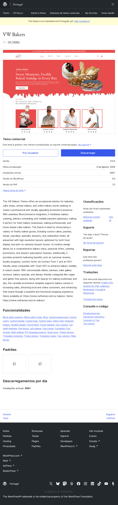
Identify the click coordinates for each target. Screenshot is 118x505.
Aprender (65, 431)
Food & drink (33, 325)
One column (48, 328)
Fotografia (60, 328)
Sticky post (52, 332)
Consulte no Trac (91, 320)
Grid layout (23, 328)
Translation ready (47, 336)
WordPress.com (12, 455)
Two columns (63, 336)
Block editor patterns (13, 317)
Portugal (14, 483)
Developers (66, 441)
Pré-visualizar (30, 152)
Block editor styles (33, 317)
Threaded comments (13, 336)
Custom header (17, 321)
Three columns (31, 336)
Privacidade (9, 446)
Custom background (58, 317)
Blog (45, 317)
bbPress (9, 465)
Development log (91, 313)
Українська (88, 293)
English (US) (107, 282)
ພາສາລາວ (104, 286)
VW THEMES (14, 42)
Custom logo (32, 321)
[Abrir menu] (113, 4)
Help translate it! (82, 21)
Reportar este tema (92, 265)
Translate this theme (93, 299)
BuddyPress (11, 470)
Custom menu (45, 321)
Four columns (62, 325)
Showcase (37, 431)
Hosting (7, 441)
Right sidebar (17, 332)
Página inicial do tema (13, 190)
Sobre (6, 431)
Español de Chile (91, 286)
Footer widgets (47, 325)
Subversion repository (93, 317)
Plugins (35, 441)
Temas (6, 13)
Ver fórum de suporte (93, 243)
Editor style (58, 321)
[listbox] (40, 364)
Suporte (64, 436)
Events (93, 436)
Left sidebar (35, 328)
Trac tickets (89, 323)
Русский (99, 289)
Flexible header (18, 325)
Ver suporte (83, 144)
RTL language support (35, 332)
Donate (94, 441)
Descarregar (88, 152)
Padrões (36, 446)
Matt (7, 460)
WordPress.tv (69, 446)
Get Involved (96, 431)
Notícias (7, 436)
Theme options (66, 332)
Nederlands (88, 289)
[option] (14, 364)
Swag (93, 446)
